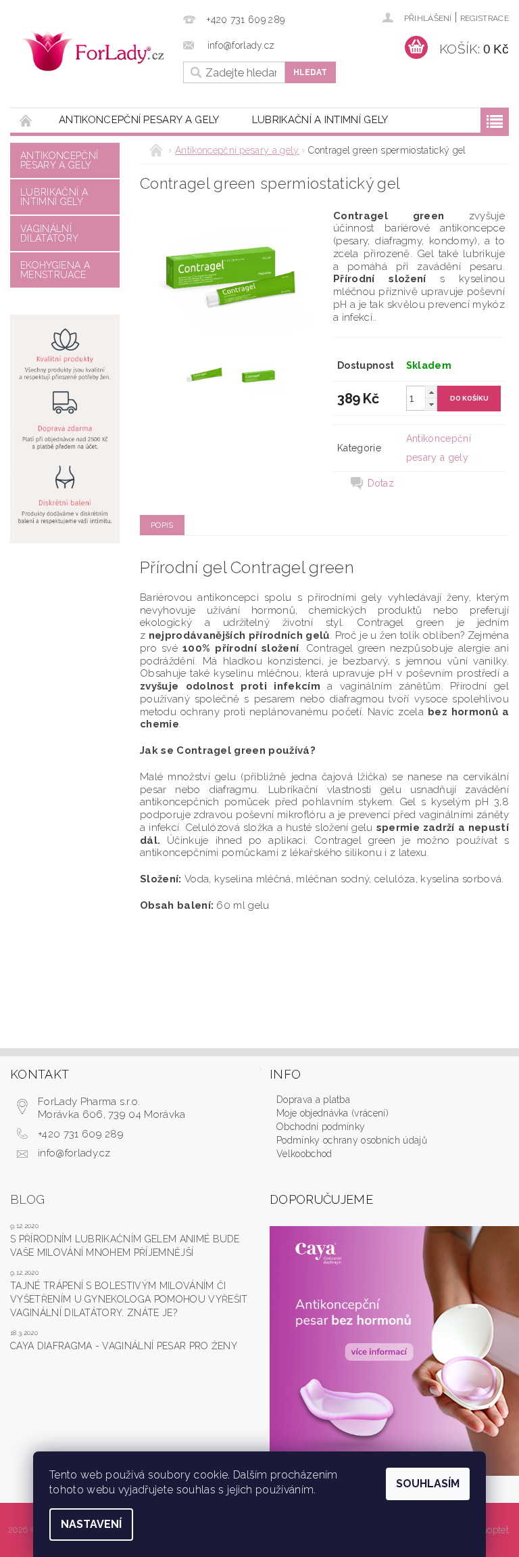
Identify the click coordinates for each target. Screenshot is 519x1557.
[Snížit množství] (431, 404)
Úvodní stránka (26, 120)
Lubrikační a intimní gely (320, 120)
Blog (27, 1199)
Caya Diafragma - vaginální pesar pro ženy (123, 1345)
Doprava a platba (313, 1099)
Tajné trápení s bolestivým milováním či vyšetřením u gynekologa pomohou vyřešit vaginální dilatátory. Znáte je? (128, 1298)
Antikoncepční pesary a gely (139, 120)
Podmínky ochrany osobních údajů (351, 1140)
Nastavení (91, 1524)
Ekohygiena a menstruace (55, 270)
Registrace (484, 18)
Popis (162, 525)
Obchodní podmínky (320, 1126)
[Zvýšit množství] (431, 392)
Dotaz (381, 483)
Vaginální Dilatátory (49, 233)
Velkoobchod (304, 1153)
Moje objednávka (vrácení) (332, 1113)
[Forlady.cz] (93, 51)
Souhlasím (428, 1483)
